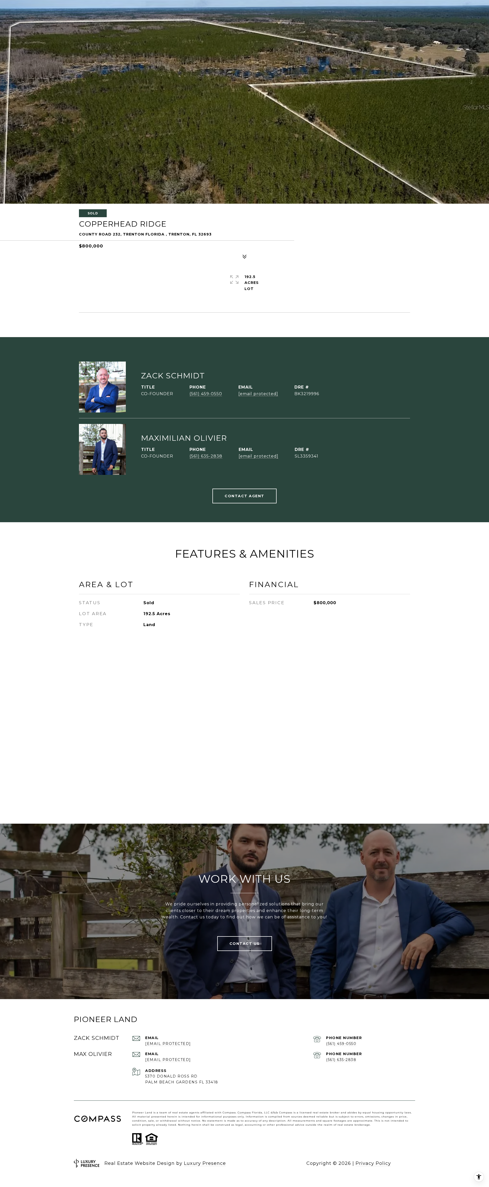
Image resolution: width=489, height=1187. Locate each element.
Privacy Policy (373, 1163)
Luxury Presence (205, 1163)
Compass (244, 1112)
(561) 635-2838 (205, 456)
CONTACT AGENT (244, 496)
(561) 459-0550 (205, 393)
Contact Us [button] (244, 943)
